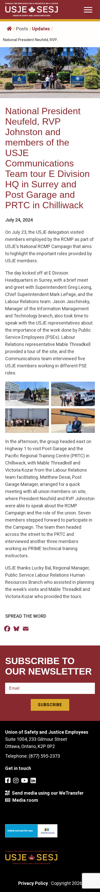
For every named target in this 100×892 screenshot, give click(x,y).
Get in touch (18, 768)
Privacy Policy (33, 883)
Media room (24, 800)
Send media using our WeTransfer (47, 793)
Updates (41, 28)
